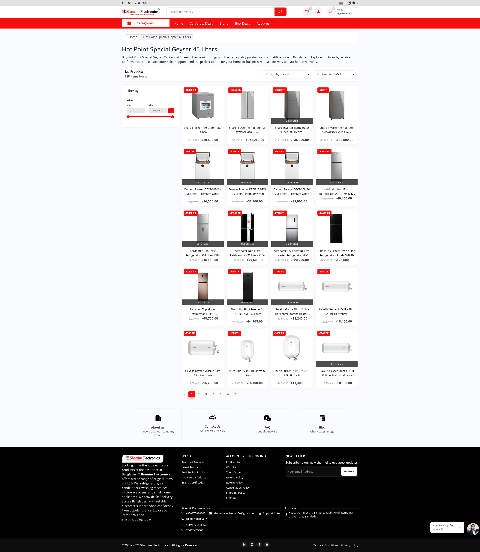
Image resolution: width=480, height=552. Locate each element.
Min (129, 105)
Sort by (274, 74)
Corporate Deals (201, 23)
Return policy (234, 482)
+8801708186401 (138, 3)
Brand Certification (193, 482)
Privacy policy (349, 545)
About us (263, 23)
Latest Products (191, 467)
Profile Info (233, 462)
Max (151, 105)
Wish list (231, 467)
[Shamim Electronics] (141, 11)
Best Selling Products (195, 472)
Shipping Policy (235, 492)
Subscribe (349, 471)
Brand (224, 23)
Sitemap (231, 497)
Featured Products (193, 462)
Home (178, 23)
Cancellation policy (238, 487)
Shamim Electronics (194, 57)
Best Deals (242, 23)
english (350, 3)
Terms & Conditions (326, 545)
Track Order (233, 472)
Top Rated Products (194, 477)
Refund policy (234, 477)
